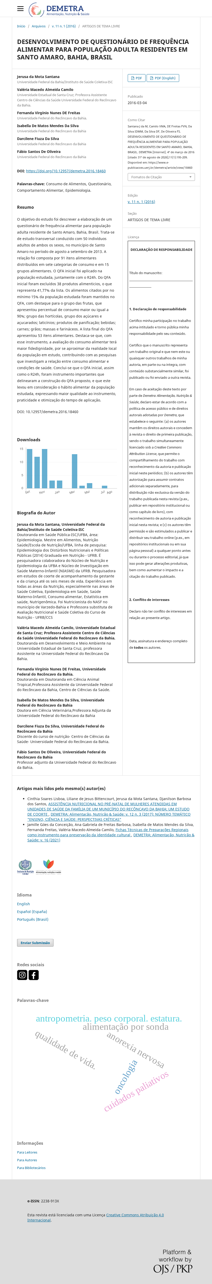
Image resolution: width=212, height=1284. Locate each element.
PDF (138, 78)
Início (21, 26)
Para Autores (27, 1160)
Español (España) (32, 911)
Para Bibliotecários (31, 1167)
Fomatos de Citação (146, 177)
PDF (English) (165, 78)
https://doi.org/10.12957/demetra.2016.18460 (66, 170)
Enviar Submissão (35, 942)
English (23, 903)
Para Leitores (27, 1152)
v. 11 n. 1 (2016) (64, 26)
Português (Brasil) (32, 919)
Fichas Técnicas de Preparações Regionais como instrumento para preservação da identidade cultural (107, 832)
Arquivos (39, 26)
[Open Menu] (20, 8)
